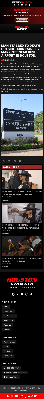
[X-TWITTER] (18, 5)
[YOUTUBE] (22, 5)
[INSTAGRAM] (26, 5)
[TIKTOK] (29, 5)
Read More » (5, 200)
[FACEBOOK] (15, 5)
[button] (3, 161)
